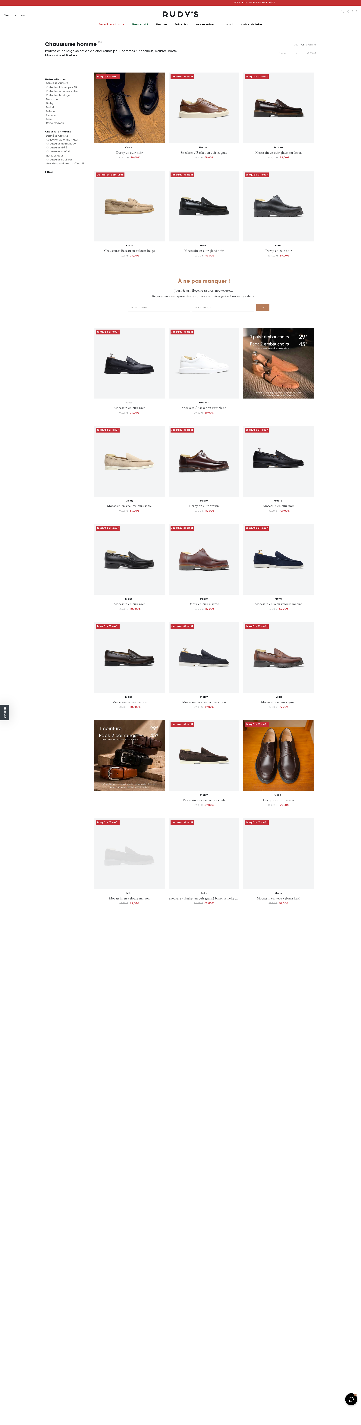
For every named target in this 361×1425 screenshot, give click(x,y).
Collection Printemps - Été (61, 87)
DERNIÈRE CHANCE (57, 83)
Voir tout (311, 53)
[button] (4, 712)
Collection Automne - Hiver (62, 91)
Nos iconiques (54, 155)
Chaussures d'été (56, 147)
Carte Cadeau (55, 123)
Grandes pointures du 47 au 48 (65, 163)
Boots (49, 119)
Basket (50, 107)
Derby (49, 103)
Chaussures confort (58, 151)
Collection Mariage (58, 95)
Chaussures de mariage (61, 143)
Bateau (50, 111)
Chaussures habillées (59, 159)
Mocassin (52, 99)
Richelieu (51, 115)
